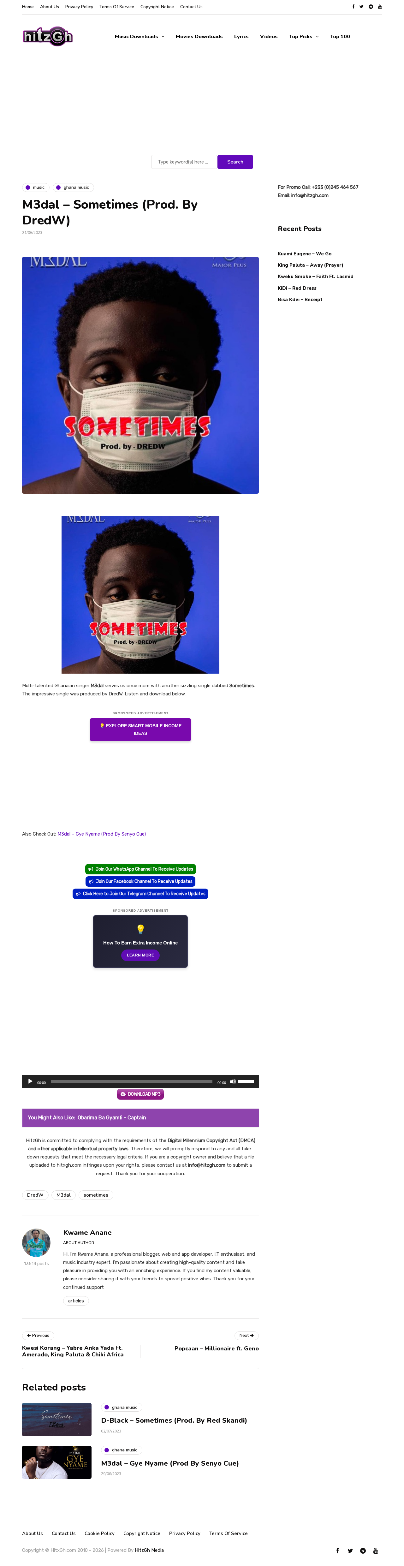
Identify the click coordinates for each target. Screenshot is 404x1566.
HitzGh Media (149, 1550)
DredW (35, 1195)
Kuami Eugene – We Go (305, 254)
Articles (76, 1301)
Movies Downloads (199, 36)
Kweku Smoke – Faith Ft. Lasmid (316, 276)
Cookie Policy (100, 1533)
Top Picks (300, 36)
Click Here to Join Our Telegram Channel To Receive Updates (144, 893)
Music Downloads (136, 36)
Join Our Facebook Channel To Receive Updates (144, 881)
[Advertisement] (202, 106)
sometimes (96, 1195)
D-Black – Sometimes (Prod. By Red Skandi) (174, 1420)
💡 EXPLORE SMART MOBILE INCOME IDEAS (140, 729)
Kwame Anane (87, 1232)
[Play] (30, 1081)
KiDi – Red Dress (297, 288)
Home (28, 7)
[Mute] (233, 1081)
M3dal (63, 1195)
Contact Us (191, 7)
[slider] (247, 1081)
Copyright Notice (157, 7)
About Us (49, 7)
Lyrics (241, 36)
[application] (140, 1081)
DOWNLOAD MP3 (144, 1094)
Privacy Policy (79, 7)
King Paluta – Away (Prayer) (310, 265)
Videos (269, 36)
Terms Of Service (116, 7)
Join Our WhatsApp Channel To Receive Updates (144, 869)
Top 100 (340, 36)
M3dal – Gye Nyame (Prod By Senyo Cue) (101, 834)
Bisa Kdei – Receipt (301, 299)
